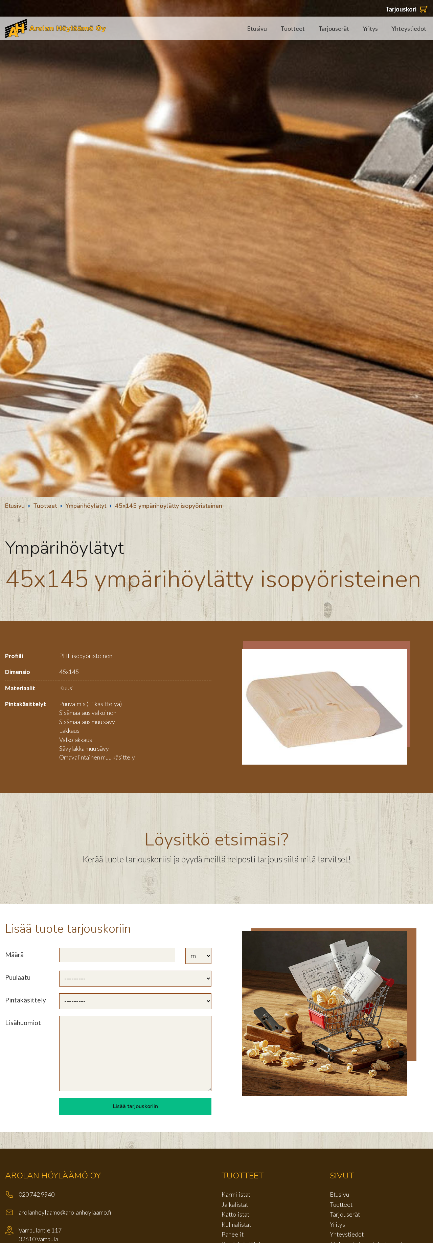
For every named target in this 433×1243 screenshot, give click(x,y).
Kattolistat (235, 1214)
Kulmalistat (236, 1224)
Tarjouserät (333, 28)
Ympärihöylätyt (86, 506)
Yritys (370, 28)
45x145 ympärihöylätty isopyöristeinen (168, 506)
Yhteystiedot (408, 28)
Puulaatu (17, 977)
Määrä (14, 954)
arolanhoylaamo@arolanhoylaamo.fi (65, 1212)
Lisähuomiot (23, 1022)
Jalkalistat (235, 1204)
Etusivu (257, 28)
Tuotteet (292, 28)
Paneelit (233, 1234)
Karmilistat (236, 1194)
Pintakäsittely (25, 1000)
